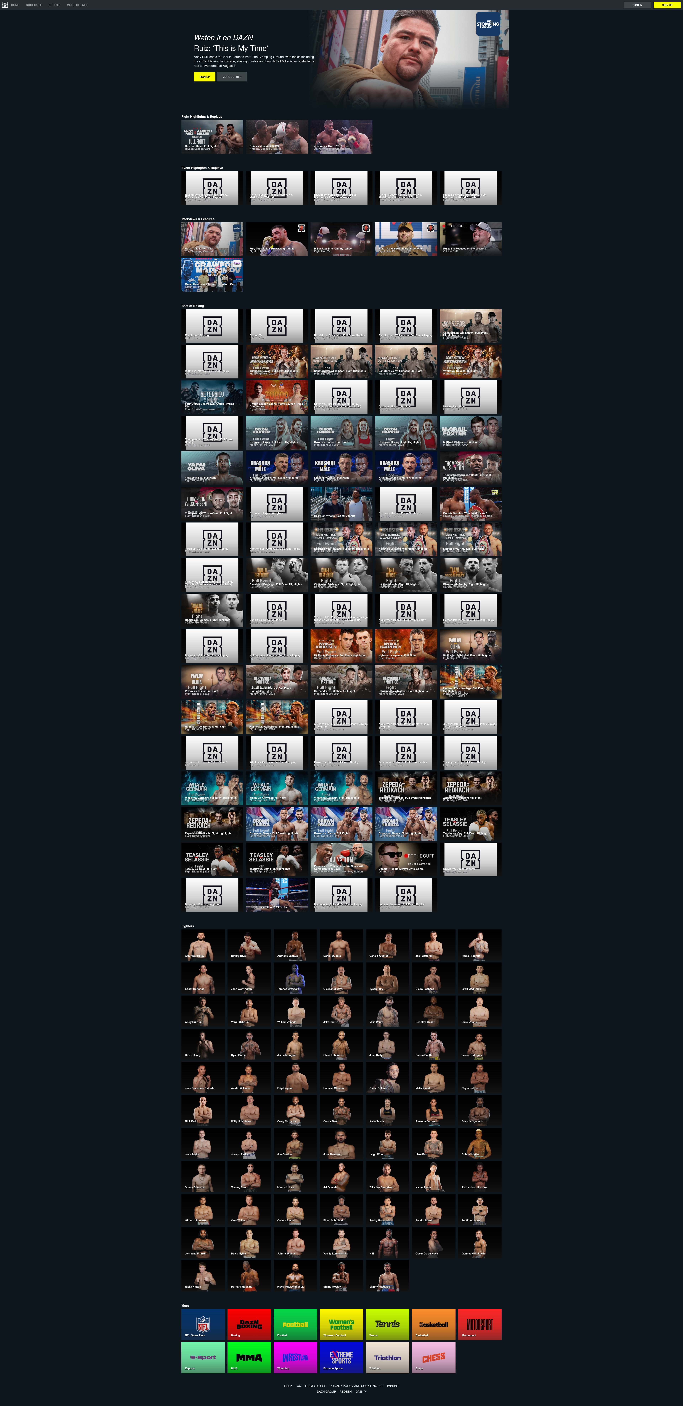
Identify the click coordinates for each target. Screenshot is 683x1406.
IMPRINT (393, 1386)
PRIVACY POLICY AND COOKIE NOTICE (356, 1386)
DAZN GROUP (326, 1391)
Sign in (637, 5)
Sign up (667, 5)
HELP (288, 1386)
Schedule (34, 5)
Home (15, 5)
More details (77, 5)
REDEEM (346, 1391)
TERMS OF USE (315, 1386)
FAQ (298, 1386)
